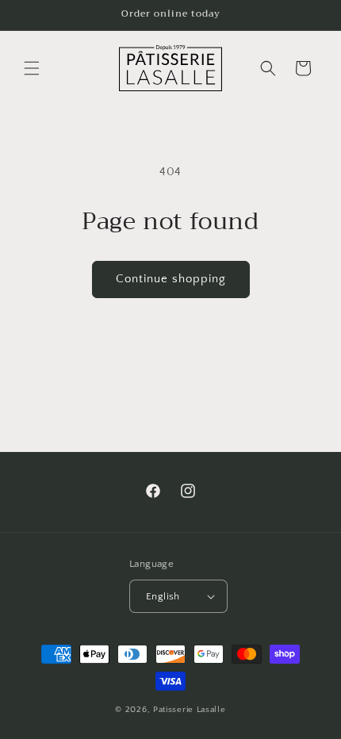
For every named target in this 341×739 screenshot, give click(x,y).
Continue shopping (171, 278)
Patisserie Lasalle (189, 709)
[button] (31, 68)
